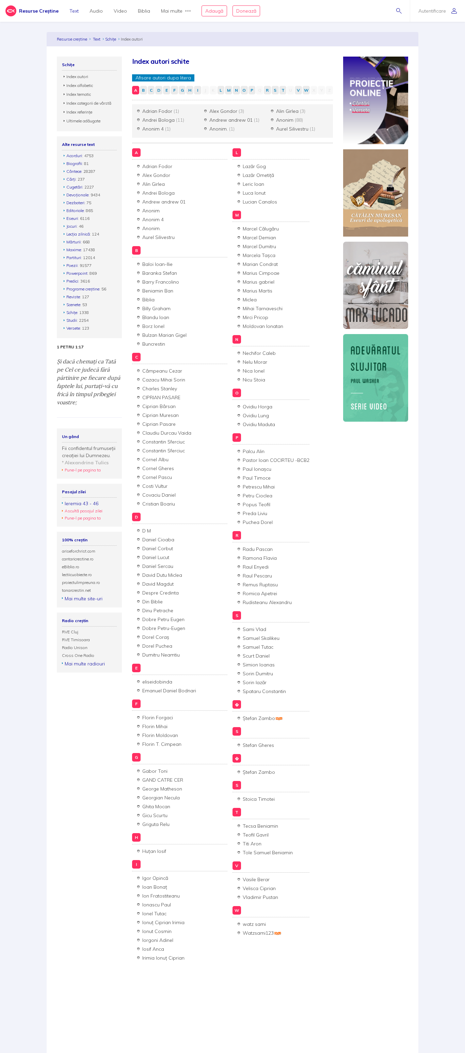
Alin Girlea (290, 111)
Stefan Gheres (258, 745)
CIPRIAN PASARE (161, 397)
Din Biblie (152, 602)
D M (146, 531)
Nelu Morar (255, 362)
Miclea (250, 300)
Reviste (73, 296)
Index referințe (79, 112)
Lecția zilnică (78, 234)
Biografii (74, 163)
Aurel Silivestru (295, 129)
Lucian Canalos (260, 202)
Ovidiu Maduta (259, 424)
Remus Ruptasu (260, 585)
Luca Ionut (254, 193)
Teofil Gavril (256, 835)
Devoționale (77, 194)
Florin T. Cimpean (161, 744)
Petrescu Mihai (259, 487)
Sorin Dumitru (258, 674)
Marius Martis (257, 291)
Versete (73, 328)
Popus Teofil (256, 504)
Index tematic (78, 94)
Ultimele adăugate (83, 120)
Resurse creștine (72, 39)
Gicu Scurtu (154, 815)
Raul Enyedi (256, 567)
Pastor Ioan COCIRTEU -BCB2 (276, 460)
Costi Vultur (154, 486)
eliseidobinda (157, 682)
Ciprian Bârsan (159, 406)
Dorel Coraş (155, 637)
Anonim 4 (156, 129)
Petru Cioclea (257, 496)
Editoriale (75, 210)
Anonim (289, 120)
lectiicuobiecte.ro (77, 574)
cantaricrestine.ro (78, 558)
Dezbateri (75, 202)
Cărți (71, 179)
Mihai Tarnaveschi (263, 308)
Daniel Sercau (157, 566)
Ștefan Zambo (259, 718)
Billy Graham (156, 308)
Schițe (110, 39)
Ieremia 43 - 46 (81, 503)
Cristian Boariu (158, 504)
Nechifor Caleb (259, 353)
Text (74, 11)
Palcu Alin (253, 451)
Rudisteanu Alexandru (267, 602)
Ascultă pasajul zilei (83, 510)
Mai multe (171, 11)
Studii (71, 320)
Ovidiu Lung (256, 415)
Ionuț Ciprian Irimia (163, 922)
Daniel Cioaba (158, 540)
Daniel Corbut (157, 548)
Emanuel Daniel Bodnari (169, 691)
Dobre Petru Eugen (163, 619)
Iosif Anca (153, 949)
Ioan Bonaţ (154, 887)
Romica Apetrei (260, 593)
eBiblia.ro (70, 566)
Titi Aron (252, 844)
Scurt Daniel (256, 656)
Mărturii (73, 241)
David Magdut (158, 584)
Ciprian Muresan (160, 415)
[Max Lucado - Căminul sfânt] (375, 285)
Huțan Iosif (154, 851)
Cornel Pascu (157, 477)
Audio (96, 11)
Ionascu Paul (156, 905)
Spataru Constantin (264, 691)
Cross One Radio (78, 655)
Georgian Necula (161, 798)
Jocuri (71, 226)
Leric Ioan (253, 184)
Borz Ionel (153, 326)
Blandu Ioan (155, 317)
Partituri (73, 257)
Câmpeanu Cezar (162, 371)
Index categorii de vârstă (88, 103)
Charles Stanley (159, 389)
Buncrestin (153, 344)
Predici (72, 281)
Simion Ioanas (259, 665)
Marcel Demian (259, 238)
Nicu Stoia (254, 380)
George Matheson (162, 789)
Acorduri (74, 155)
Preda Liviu (255, 513)
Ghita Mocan (156, 806)
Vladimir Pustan (260, 897)
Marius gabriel (258, 282)
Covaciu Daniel (159, 495)
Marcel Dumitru (259, 246)
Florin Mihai (154, 726)
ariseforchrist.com (78, 551)
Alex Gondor (226, 111)
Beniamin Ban (157, 291)
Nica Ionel (253, 371)
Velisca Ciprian (259, 888)
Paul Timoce (257, 478)
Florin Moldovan (160, 735)
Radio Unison (74, 647)
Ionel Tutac (154, 914)
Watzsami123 (258, 933)
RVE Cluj (70, 631)
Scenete (73, 304)
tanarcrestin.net (76, 590)
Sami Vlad (254, 629)
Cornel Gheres (158, 468)
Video (120, 11)
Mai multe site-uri (83, 599)
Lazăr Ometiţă (258, 175)
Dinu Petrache (157, 610)
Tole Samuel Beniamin (268, 852)
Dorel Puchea (157, 646)
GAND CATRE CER (162, 780)
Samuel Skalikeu (261, 638)
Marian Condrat (260, 264)
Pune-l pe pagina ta (83, 469)
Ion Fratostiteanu (161, 896)
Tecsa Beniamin (260, 826)
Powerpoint (76, 273)
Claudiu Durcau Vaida (166, 433)
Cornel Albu (155, 459)
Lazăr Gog (254, 166)
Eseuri (72, 218)
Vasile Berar (256, 879)
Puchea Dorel (258, 522)
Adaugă (214, 11)
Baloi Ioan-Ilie (157, 264)
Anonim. (222, 129)
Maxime (73, 249)
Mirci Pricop (255, 317)
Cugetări (74, 187)
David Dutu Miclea (162, 575)
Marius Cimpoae (261, 273)
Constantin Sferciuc (163, 442)
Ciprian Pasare (159, 424)
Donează (246, 11)
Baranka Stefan (159, 273)
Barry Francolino (160, 282)
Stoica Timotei (259, 799)
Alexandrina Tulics (87, 463)
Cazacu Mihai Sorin (163, 380)
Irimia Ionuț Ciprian (163, 958)
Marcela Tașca (259, 255)
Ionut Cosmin (157, 931)
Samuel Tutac (258, 647)
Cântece (73, 171)
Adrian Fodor (160, 111)
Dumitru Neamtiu (161, 655)
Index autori (77, 76)
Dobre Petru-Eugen (163, 628)
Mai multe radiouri (85, 664)
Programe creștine (82, 288)
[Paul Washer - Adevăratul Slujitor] (375, 377)
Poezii (72, 265)
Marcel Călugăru (261, 229)
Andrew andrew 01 (234, 120)
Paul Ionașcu (257, 469)
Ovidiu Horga (257, 407)
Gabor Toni (154, 771)
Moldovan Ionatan (263, 326)
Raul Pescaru (257, 576)
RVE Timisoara (76, 639)
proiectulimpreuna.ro (81, 582)
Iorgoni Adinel (157, 940)
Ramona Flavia (260, 558)
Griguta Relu (156, 824)
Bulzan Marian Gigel (164, 335)
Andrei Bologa (163, 120)
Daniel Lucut (155, 557)
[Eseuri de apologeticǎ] (375, 193)
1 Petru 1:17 (70, 347)
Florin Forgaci (157, 717)
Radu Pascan (258, 549)
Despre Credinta (160, 593)
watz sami (254, 924)
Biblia (144, 11)
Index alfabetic (79, 85)
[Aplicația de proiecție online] (375, 100)
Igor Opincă (155, 878)
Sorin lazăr (255, 682)
